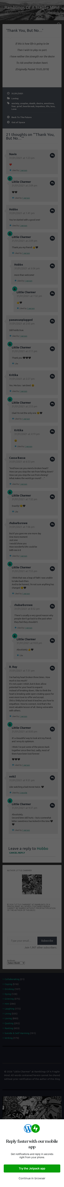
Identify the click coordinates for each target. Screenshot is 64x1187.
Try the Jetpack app (32, 1168)
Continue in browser (32, 1178)
